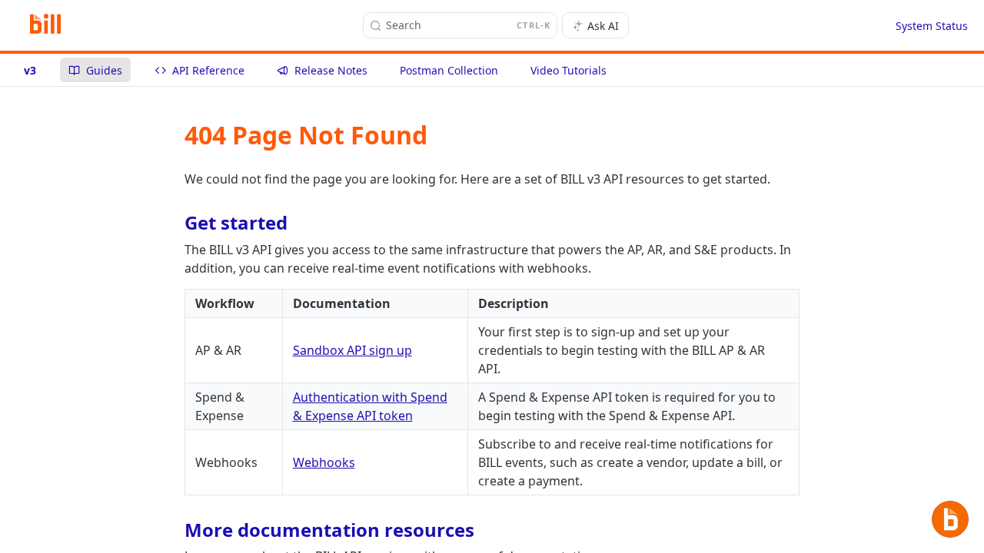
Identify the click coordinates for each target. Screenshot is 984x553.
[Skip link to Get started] (174, 222)
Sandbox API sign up (352, 350)
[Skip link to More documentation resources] (174, 530)
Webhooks (324, 462)
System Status (932, 25)
